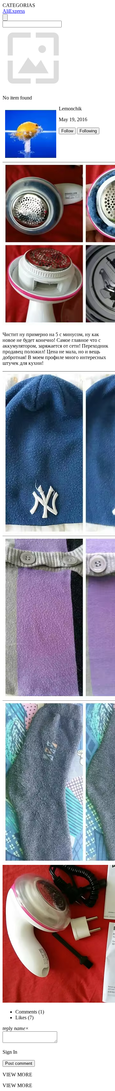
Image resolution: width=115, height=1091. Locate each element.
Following (88, 131)
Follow (67, 131)
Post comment (18, 1063)
